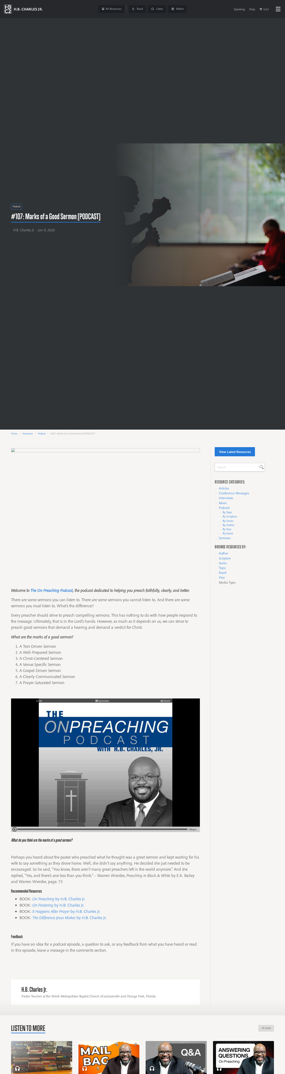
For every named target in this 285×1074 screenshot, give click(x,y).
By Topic (227, 512)
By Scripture (230, 516)
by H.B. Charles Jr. (58, 899)
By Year (227, 529)
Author (223, 553)
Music (223, 503)
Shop (252, 9)
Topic (222, 568)
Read (139, 9)
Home (14, 433)
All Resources (113, 9)
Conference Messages (234, 493)
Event (222, 573)
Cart (266, 9)
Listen (159, 9)
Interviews (226, 498)
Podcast (16, 206)
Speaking (239, 9)
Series (223, 563)
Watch (179, 9)
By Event (228, 533)
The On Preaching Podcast (51, 590)
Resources (28, 433)
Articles (224, 488)
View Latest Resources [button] (235, 452)
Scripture (225, 558)
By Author (229, 525)
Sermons (225, 538)
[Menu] (278, 9)
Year (222, 577)
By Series (228, 521)
